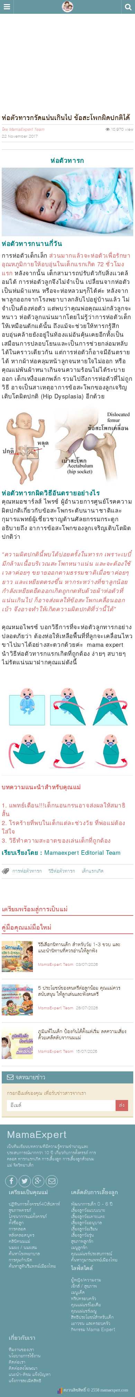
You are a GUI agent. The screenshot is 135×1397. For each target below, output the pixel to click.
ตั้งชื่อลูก (16, 1223)
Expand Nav (7, 7)
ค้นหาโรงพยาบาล (24, 1254)
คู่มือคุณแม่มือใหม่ (26, 927)
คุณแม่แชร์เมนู (84, 1311)
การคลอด (17, 1229)
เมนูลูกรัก (79, 1248)
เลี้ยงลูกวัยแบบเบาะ (88, 1210)
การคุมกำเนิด (20, 1260)
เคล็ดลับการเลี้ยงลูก (94, 1192)
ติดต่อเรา (17, 1362)
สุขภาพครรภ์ (20, 1210)
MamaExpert (67, 7)
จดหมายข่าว (29, 1077)
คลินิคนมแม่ (19, 1241)
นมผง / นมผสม (23, 1248)
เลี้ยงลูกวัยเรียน (84, 1229)
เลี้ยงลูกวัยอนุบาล (86, 1223)
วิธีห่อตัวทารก (61, 871)
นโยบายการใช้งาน (24, 1356)
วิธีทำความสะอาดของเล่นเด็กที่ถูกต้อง (60, 840)
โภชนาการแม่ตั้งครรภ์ (28, 1216)
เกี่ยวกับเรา (22, 1338)
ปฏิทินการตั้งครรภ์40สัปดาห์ (34, 1204)
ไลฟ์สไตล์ (82, 1268)
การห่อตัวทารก (27, 871)
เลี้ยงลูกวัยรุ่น (82, 1235)
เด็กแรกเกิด (93, 871)
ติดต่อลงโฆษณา (23, 1368)
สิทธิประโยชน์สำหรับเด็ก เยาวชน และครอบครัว (92, 1320)
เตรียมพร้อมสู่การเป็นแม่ (35, 909)
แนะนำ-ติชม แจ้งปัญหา (30, 1374)
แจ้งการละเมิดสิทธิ (25, 1381)
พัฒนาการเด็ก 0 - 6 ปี (91, 1204)
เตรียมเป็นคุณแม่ (28, 1192)
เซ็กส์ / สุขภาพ (84, 1286)
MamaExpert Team (26, 130)
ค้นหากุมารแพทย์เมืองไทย (94, 1260)
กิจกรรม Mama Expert (93, 1330)
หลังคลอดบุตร (21, 1235)
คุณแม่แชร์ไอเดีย (86, 1305)
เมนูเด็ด (78, 1292)
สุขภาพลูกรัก (82, 1241)
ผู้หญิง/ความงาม (86, 1280)
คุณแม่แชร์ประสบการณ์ (91, 1254)
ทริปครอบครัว (83, 1299)
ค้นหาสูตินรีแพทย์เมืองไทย (32, 1266)
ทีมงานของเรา (21, 1350)
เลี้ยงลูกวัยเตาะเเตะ (88, 1216)
